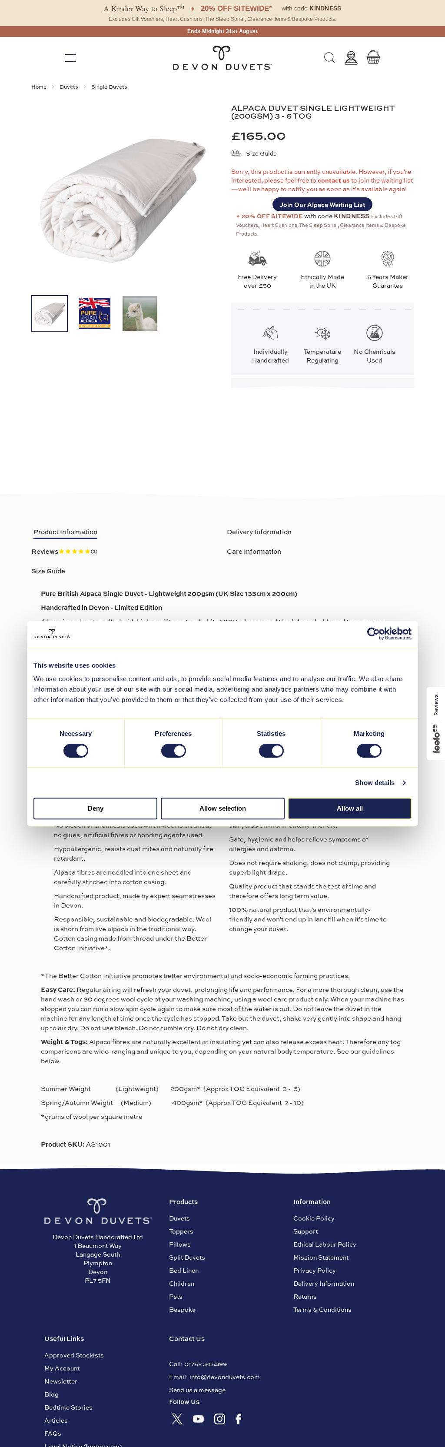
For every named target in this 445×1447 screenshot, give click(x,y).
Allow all (350, 808)
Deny (95, 808)
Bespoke (182, 1309)
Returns (305, 1296)
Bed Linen (184, 1270)
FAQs (52, 1433)
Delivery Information (259, 531)
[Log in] (351, 58)
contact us (334, 180)
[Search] (329, 58)
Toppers (181, 1231)
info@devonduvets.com (224, 1376)
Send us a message (197, 1389)
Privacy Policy (314, 1270)
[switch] (173, 751)
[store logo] (222, 58)
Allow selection (222, 808)
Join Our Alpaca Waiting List (322, 204)
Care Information (254, 551)
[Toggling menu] (70, 58)
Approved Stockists (74, 1355)
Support (305, 1231)
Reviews (64, 551)
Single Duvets (109, 86)
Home (39, 86)
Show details (375, 782)
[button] (49, 313)
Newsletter (60, 1381)
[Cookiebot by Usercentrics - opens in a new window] (373, 633)
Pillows (180, 1244)
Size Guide (261, 153)
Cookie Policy (314, 1218)
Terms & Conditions (322, 1309)
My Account (62, 1368)
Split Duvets (187, 1257)
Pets (176, 1296)
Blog (51, 1394)
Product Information (65, 531)
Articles (56, 1420)
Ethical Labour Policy (324, 1244)
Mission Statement (321, 1257)
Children (181, 1283)
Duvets (70, 86)
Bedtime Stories (68, 1407)
